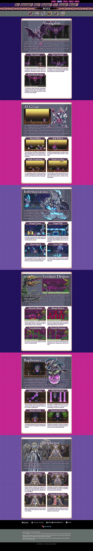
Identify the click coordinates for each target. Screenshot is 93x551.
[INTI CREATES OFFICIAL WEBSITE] (46, 527)
